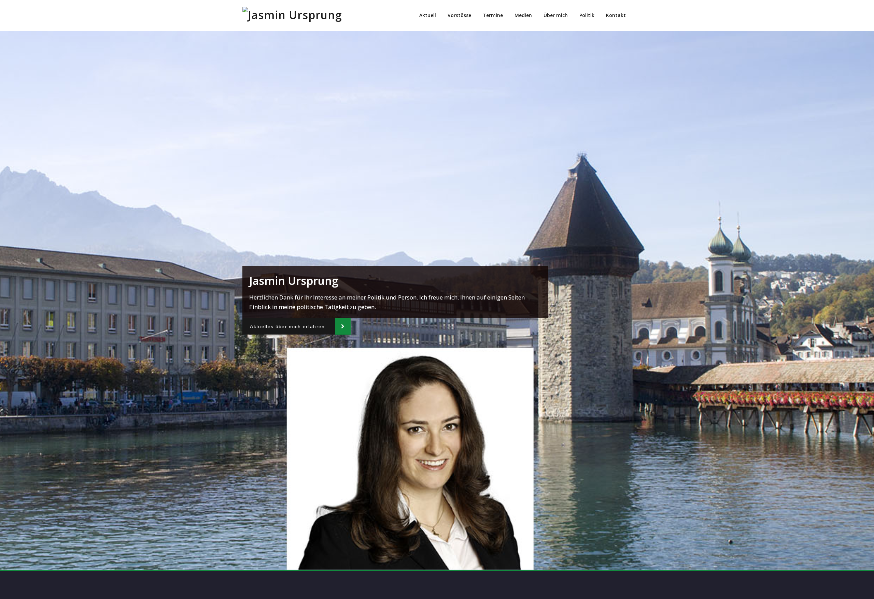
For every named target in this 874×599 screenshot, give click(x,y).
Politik (586, 15)
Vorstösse (459, 15)
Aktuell (427, 15)
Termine (493, 15)
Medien (523, 15)
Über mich (556, 15)
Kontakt (616, 15)
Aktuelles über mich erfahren (287, 326)
